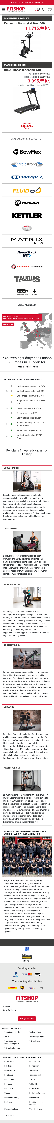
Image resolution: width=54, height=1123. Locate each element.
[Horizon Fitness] (27, 202)
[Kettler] (27, 215)
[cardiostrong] (27, 164)
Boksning (8, 1084)
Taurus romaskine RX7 (27, 413)
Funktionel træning (11, 1097)
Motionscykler (12, 584)
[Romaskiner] (27, 542)
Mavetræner (34, 1097)
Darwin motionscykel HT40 (29, 408)
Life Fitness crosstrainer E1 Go (30, 396)
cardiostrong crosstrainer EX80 (30, 391)
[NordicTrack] (27, 254)
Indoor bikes (9, 1079)
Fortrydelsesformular (12, 1048)
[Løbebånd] (27, 720)
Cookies (7, 1036)
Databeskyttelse (35, 1032)
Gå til (9, 1010)
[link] (27, 331)
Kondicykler (8, 1088)
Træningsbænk (12, 645)
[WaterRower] (27, 292)
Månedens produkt (16, 18)
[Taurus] (27, 279)
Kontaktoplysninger (36, 1036)
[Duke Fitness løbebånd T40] (27, 101)
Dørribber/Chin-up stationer (36, 1103)
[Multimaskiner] (27, 781)
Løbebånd (9, 707)
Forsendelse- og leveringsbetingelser (11, 1042)
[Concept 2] (27, 177)
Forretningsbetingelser (12, 1032)
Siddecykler (33, 1084)
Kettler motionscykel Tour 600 (24, 23)
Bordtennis (8, 1075)
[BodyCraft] (27, 139)
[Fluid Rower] (27, 190)
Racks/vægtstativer (37, 1093)
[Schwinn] (27, 266)
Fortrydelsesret (34, 1041)
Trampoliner (34, 1070)
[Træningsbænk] (27, 658)
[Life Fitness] (27, 228)
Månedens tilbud (15, 64)
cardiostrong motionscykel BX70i (31, 386)
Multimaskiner (12, 768)
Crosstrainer (11, 468)
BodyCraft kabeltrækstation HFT (31, 418)
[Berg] (27, 126)
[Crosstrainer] (27, 481)
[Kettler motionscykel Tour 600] (27, 45)
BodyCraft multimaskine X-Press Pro (31, 402)
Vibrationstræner (36, 1109)
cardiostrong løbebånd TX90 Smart (29, 436)
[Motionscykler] (27, 597)
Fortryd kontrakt (27, 1018)
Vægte (32, 1079)
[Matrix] (27, 241)
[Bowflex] (27, 151)
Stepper (7, 1093)
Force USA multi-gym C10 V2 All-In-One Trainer (31, 424)
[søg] (44, 10)
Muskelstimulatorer (11, 1109)
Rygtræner (8, 1102)
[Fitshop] (16, 9)
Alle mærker (9, 1116)
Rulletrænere (34, 1088)
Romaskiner (10, 529)
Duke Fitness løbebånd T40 (22, 70)
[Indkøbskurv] (50, 10)
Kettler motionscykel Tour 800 (30, 430)
